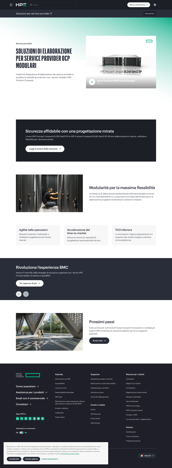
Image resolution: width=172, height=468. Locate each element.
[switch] (20, 432)
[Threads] (30, 418)
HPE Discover (96, 414)
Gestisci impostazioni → (51, 459)
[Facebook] (34, 418)
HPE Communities (133, 406)
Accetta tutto (14, 459)
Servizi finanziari (132, 401)
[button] (11, 4)
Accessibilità (60, 383)
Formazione (130, 388)
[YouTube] (38, 418)
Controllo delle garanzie (100, 397)
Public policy (60, 417)
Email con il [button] (30, 398)
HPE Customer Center (134, 410)
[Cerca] (31, 5)
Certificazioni (131, 432)
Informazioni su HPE (62, 379)
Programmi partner (133, 441)
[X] (21, 418)
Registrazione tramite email (136, 392)
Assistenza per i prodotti (100, 388)
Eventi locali (95, 418)
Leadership (59, 413)
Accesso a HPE (131, 415)
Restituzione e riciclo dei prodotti (103, 383)
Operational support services (102, 379)
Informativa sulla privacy (70, 454)
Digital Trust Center (133, 383)
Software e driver (97, 392)
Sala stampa (95, 423)
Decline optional (31, 459)
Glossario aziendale (133, 397)
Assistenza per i (30, 392)
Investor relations (61, 408)
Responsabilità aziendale (64, 392)
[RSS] (42, 418)
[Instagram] (25, 418)
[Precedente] (19, 294)
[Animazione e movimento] (21, 432)
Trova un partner (132, 436)
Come (26, 386)
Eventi (93, 409)
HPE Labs (58, 397)
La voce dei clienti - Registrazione (138, 419)
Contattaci (130, 379)
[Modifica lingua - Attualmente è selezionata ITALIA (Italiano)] (154, 4)
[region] (86, 279)
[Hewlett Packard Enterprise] (21, 4)
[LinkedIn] (17, 418)
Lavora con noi (60, 388)
